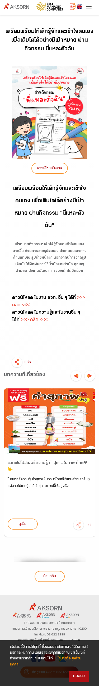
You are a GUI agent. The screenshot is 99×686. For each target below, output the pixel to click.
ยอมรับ (79, 676)
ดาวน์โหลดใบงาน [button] (49, 168)
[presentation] (76, 376)
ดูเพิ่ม (22, 524)
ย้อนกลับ (49, 576)
